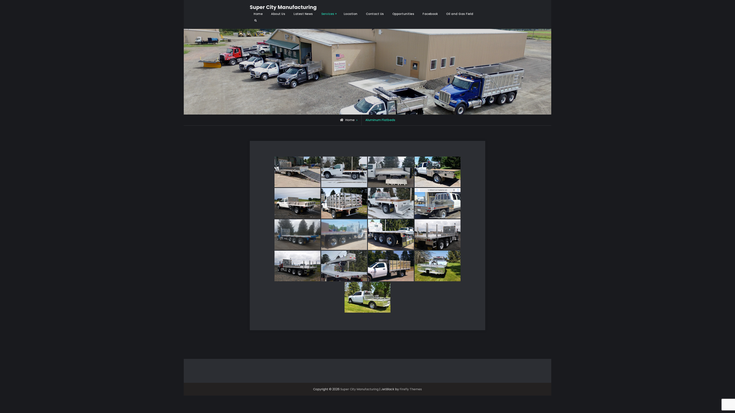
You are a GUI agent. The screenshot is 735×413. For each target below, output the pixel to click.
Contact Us (375, 14)
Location (351, 14)
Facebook (430, 14)
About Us (278, 14)
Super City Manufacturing (283, 7)
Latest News (303, 14)
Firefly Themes (411, 389)
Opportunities (403, 14)
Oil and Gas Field (459, 14)
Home (258, 14)
